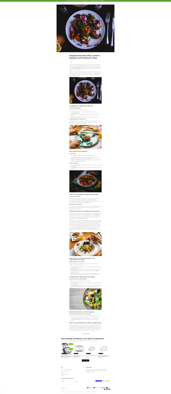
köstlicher (82, 327)
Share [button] (71, 62)
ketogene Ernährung (76, 67)
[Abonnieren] (76, 381)
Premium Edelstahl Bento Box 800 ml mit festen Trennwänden (103, 356)
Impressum (62, 372)
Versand (62, 375)
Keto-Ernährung (81, 218)
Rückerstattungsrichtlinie (65, 374)
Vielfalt (75, 155)
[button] (76, 3)
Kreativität (97, 214)
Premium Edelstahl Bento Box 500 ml (91, 356)
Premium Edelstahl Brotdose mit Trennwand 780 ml (78, 356)
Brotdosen (80, 226)
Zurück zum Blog (86, 333)
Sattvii (100, 221)
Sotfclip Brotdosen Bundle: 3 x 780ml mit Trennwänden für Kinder (67, 356)
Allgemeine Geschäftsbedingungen (66, 369)
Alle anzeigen (85, 360)
